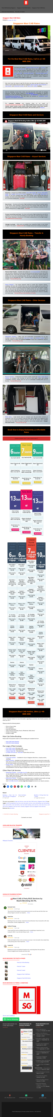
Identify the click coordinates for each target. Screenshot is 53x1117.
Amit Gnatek (24, 1063)
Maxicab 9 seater (21, 970)
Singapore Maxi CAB (42, 801)
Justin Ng (10, 935)
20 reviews (30, 904)
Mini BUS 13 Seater (21, 194)
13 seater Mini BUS (28, 73)
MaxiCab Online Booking (8, 11)
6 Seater (39, 192)
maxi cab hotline (16, 804)
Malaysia (42, 107)
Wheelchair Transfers (10, 336)
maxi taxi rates (16, 806)
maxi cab (20, 73)
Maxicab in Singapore (42, 1056)
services (43, 67)
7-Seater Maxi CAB (41, 1064)
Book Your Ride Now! (12, 697)
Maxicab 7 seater (21, 966)
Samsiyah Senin (11, 907)
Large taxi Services (19, 801)
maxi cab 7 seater (28, 338)
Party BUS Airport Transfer (43, 1072)
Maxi (18, 772)
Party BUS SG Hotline (42, 1075)
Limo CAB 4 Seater (31, 192)
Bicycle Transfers (9, 376)
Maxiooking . (20, 69)
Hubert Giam (24, 1052)
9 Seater (13, 194)
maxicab (22, 806)
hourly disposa (42, 84)
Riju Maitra (24, 1058)
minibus (35, 86)
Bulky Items (8, 416)
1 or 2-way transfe (35, 271)
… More (28, 912)
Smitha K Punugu (12, 926)
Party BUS (20, 752)
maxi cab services (43, 804)
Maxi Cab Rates (22, 795)
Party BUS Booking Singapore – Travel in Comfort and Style (42, 1085)
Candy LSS (10, 945)
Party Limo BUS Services (42, 1079)
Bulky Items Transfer (11, 778)
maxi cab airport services (26, 803)
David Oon (10, 916)
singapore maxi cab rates (39, 806)
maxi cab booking (37, 803)
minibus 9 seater (40, 338)
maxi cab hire (9, 804)
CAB (21, 772)
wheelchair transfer (19, 86)
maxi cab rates (35, 804)
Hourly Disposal (9, 284)
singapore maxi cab (29, 806)
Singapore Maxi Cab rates (32, 67)
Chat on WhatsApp (12, 1019)
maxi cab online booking (25, 804)
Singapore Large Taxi (44, 814)
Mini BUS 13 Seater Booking (10, 814)
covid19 (8, 803)
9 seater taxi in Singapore (43, 1043)
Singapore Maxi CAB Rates (38, 7)
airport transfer (34, 84)
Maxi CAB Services (33, 801)
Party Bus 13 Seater (20, 11)
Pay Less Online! (15, 482)
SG (26, 772)
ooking (23, 772)
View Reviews (27, 1068)
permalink (12, 808)
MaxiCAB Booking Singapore (9, 7)
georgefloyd (13, 803)
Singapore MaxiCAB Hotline (24, 7)
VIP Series (35, 194)
